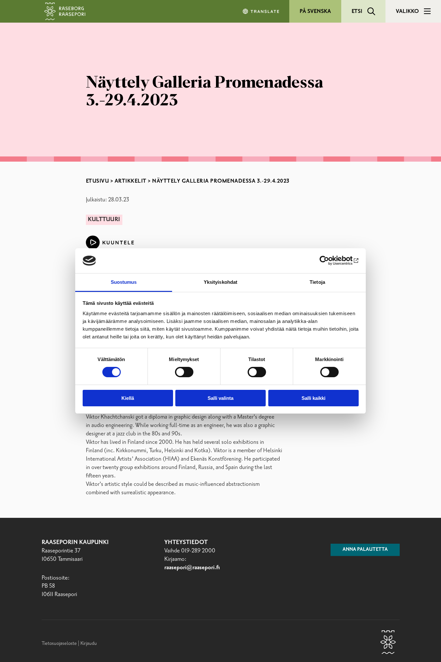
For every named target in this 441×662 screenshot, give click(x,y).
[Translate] (261, 11)
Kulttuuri (104, 219)
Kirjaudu (88, 643)
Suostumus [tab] (124, 282)
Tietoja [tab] (317, 282)
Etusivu (97, 181)
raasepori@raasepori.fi (192, 567)
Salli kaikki (313, 398)
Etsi (357, 11)
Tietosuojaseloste (59, 643)
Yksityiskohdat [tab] (220, 282)
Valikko (407, 11)
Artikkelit (131, 181)
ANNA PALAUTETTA (365, 549)
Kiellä (127, 398)
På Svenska (315, 11)
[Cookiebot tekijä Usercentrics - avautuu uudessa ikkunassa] (330, 260)
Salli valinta (220, 398)
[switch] (184, 372)
